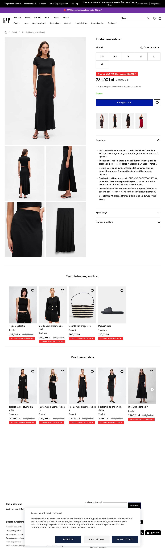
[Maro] (102, 121)
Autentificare (142, 4)
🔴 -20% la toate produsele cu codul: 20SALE (83, 10)
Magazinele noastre (13, 4)
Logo (26, 23)
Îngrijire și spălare (104, 222)
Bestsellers (55, 23)
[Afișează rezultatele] (148, 18)
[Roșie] (141, 121)
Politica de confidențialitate (18, 546)
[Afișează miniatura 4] (66, 229)
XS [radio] (115, 56)
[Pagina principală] (6, 32)
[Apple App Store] (153, 532)
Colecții (68, 23)
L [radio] (154, 56)
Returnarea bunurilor (14, 534)
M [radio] (141, 56)
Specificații (101, 212)
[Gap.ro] (6, 20)
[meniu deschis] (22, 17)
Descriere (101, 140)
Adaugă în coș (124, 102)
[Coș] (159, 18)
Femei (27, 17)
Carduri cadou (97, 23)
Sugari (66, 17)
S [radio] (128, 56)
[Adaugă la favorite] (33, 291)
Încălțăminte (81, 23)
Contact (43, 4)
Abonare (134, 505)
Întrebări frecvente (14, 527)
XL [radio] (102, 64)
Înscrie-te (125, 2)
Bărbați (37, 17)
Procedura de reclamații (16, 538)
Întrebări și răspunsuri (59, 4)
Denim (17, 23)
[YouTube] (140, 522)
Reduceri (112, 23)
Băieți (56, 17)
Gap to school (39, 23)
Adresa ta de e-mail (94, 502)
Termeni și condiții (13, 542)
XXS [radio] (102, 56)
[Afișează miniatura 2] (66, 173)
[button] (157, 102)
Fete (47, 17)
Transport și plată (13, 531)
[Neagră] (115, 121)
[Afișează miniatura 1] (24, 173)
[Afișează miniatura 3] (24, 229)
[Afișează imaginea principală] (45, 91)
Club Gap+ (75, 4)
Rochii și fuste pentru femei (33, 32)
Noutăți (17, 17)
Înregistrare (155, 4)
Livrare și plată (30, 4)
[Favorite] (154, 18)
